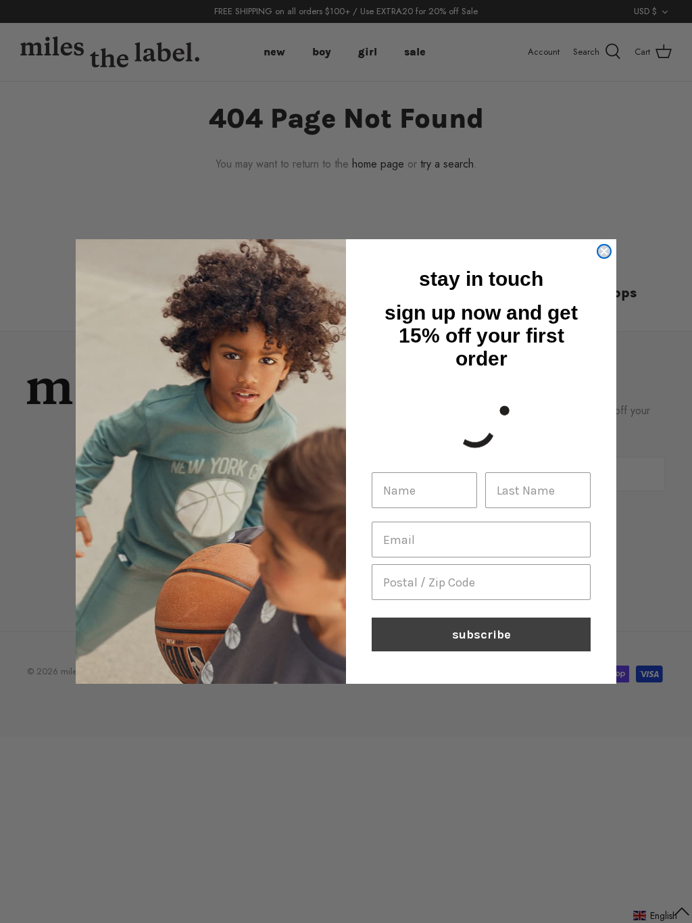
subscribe (481, 634)
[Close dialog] (604, 251)
